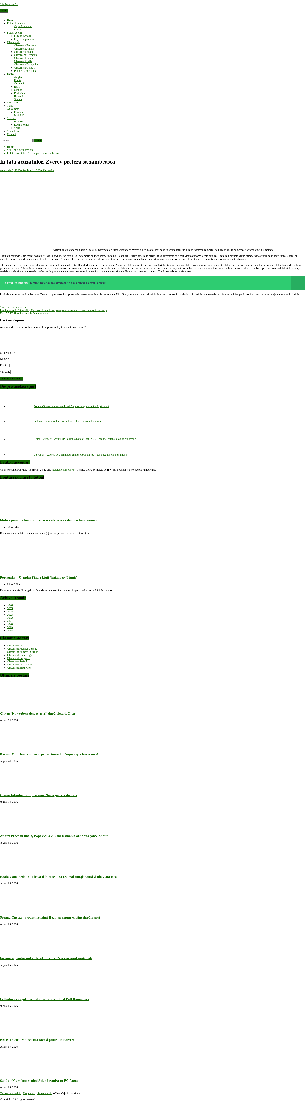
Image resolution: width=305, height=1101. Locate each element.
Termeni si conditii (10, 1093)
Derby (10, 73)
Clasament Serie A (17, 661)
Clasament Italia (23, 61)
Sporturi (11, 118)
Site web (5, 371)
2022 (10, 617)
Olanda (18, 89)
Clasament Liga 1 (17, 645)
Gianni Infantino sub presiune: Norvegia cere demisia (38, 795)
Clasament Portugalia (26, 64)
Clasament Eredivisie (19, 667)
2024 (10, 611)
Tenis (10, 105)
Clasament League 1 (18, 658)
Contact (11, 134)
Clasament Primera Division (22, 651)
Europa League (22, 35)
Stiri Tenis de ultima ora (13, 307)
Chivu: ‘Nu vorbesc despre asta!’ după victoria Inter (37, 713)
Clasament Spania (24, 51)
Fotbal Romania (16, 23)
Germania (19, 83)
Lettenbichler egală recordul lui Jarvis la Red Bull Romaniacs (44, 999)
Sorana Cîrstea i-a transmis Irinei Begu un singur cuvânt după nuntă (71, 406)
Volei (17, 127)
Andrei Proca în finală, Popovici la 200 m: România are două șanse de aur (54, 836)
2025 (10, 608)
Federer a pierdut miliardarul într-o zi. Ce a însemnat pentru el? (68, 420)
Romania (19, 96)
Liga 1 (17, 29)
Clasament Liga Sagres (20, 664)
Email (4, 365)
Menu (4, 10)
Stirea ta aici (14, 131)
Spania (18, 99)
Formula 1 (20, 112)
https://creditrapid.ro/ (63, 469)
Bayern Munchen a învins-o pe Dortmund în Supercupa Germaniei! (49, 754)
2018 (10, 630)
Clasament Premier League (22, 648)
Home (10, 20)
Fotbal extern (14, 32)
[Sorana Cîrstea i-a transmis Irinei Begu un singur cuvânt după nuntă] (20, 406)
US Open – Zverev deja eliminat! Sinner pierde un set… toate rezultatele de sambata (80, 454)
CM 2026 (12, 102)
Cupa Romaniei (23, 26)
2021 (10, 620)
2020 (10, 624)
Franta (17, 80)
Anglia (18, 77)
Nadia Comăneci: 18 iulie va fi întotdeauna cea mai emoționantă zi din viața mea (58, 877)
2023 (10, 614)
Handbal (19, 121)
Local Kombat (22, 124)
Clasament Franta (24, 58)
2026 (10, 605)
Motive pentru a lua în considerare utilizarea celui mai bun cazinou (48, 520)
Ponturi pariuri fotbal (25, 70)
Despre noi (29, 1093)
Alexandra (48, 170)
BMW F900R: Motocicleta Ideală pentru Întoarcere (37, 1040)
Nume (4, 358)
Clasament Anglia (24, 48)
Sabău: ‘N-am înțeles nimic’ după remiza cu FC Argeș (39, 1080)
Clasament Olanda (24, 67)
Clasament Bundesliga (19, 655)
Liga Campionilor (24, 39)
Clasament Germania (25, 54)
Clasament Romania (25, 45)
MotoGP (19, 115)
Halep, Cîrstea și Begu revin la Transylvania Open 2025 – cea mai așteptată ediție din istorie (85, 438)
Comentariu (7, 352)
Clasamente (13, 42)
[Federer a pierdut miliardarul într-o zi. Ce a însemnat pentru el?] (20, 420)
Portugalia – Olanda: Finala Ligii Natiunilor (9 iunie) (38, 577)
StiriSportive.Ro (9, 4)
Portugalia (19, 92)
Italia (17, 86)
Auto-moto (13, 108)
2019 (10, 627)
